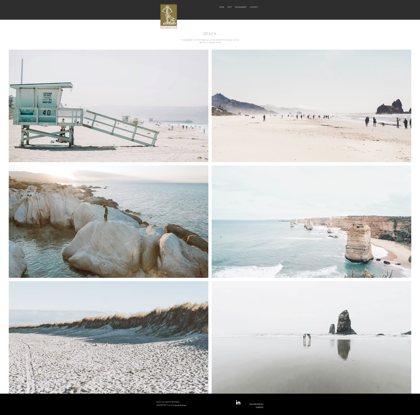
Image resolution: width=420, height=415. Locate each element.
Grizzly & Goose (180, 405)
